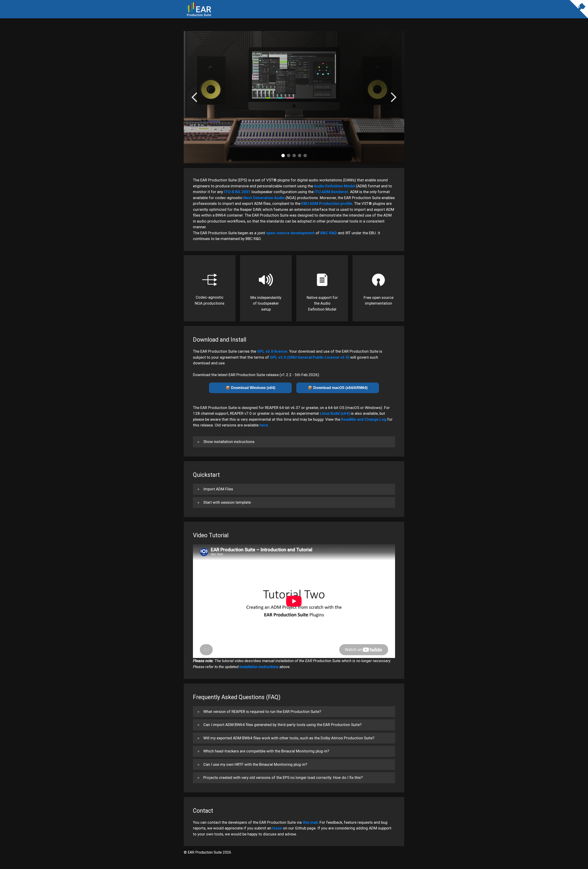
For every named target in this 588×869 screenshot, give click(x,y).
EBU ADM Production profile (326, 203)
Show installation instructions (228, 441)
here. (264, 425)
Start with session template (227, 502)
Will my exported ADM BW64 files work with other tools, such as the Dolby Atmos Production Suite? (288, 738)
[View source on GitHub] (579, 14)
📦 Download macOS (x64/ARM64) (338, 388)
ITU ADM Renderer (331, 191)
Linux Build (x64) (335, 413)
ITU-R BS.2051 (237, 191)
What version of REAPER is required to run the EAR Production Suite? (262, 711)
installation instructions (259, 666)
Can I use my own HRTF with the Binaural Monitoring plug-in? (255, 764)
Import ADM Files (218, 489)
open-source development (290, 233)
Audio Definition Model (334, 186)
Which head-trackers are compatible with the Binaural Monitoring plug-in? (266, 751)
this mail (310, 822)
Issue (277, 828)
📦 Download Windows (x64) (250, 388)
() (309, 357)
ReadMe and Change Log (363, 419)
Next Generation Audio (264, 197)
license (272, 351)
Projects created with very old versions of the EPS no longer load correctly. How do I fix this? (283, 777)
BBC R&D (328, 233)
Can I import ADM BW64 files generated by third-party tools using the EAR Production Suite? (282, 724)
